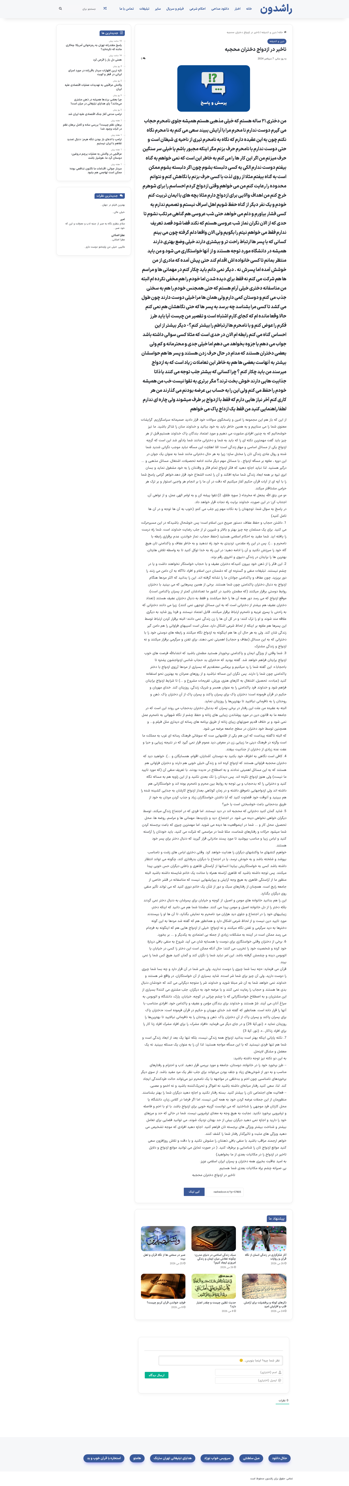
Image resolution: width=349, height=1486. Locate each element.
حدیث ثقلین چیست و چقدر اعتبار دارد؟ (216, 1305)
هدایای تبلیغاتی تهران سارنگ (173, 1458)
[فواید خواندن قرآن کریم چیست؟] (163, 1286)
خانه (249, 8)
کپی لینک (194, 1192)
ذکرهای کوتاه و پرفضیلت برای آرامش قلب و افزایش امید (265, 1305)
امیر (122, 219)
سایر (158, 8)
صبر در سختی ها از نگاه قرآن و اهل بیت (164, 1257)
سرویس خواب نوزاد (217, 1458)
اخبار (237, 8)
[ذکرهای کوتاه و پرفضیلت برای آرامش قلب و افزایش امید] (264, 1286)
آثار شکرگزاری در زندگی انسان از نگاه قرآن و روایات (265, 1257)
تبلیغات (144, 8)
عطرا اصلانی (118, 235)
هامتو (137, 1458)
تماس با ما (127, 8)
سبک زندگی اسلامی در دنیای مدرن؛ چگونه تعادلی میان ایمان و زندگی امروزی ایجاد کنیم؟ (215, 1259)
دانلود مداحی (220, 8)
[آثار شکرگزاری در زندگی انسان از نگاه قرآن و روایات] (264, 1238)
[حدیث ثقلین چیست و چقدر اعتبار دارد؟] (213, 1286)
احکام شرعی (197, 8)
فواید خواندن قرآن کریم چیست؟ (166, 1303)
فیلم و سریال (175, 8)
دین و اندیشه (269, 32)
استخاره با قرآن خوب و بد (104, 1458)
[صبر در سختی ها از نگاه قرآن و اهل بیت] (163, 1238)
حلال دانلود (279, 1458)
